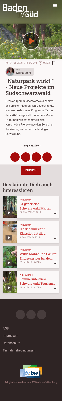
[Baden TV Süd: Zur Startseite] (20, 10)
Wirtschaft (26, 275)
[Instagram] (31, 314)
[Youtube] (41, 314)
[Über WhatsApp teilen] (36, 157)
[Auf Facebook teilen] (15, 157)
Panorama (25, 200)
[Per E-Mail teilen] (47, 157)
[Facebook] (20, 314)
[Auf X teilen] (25, 157)
